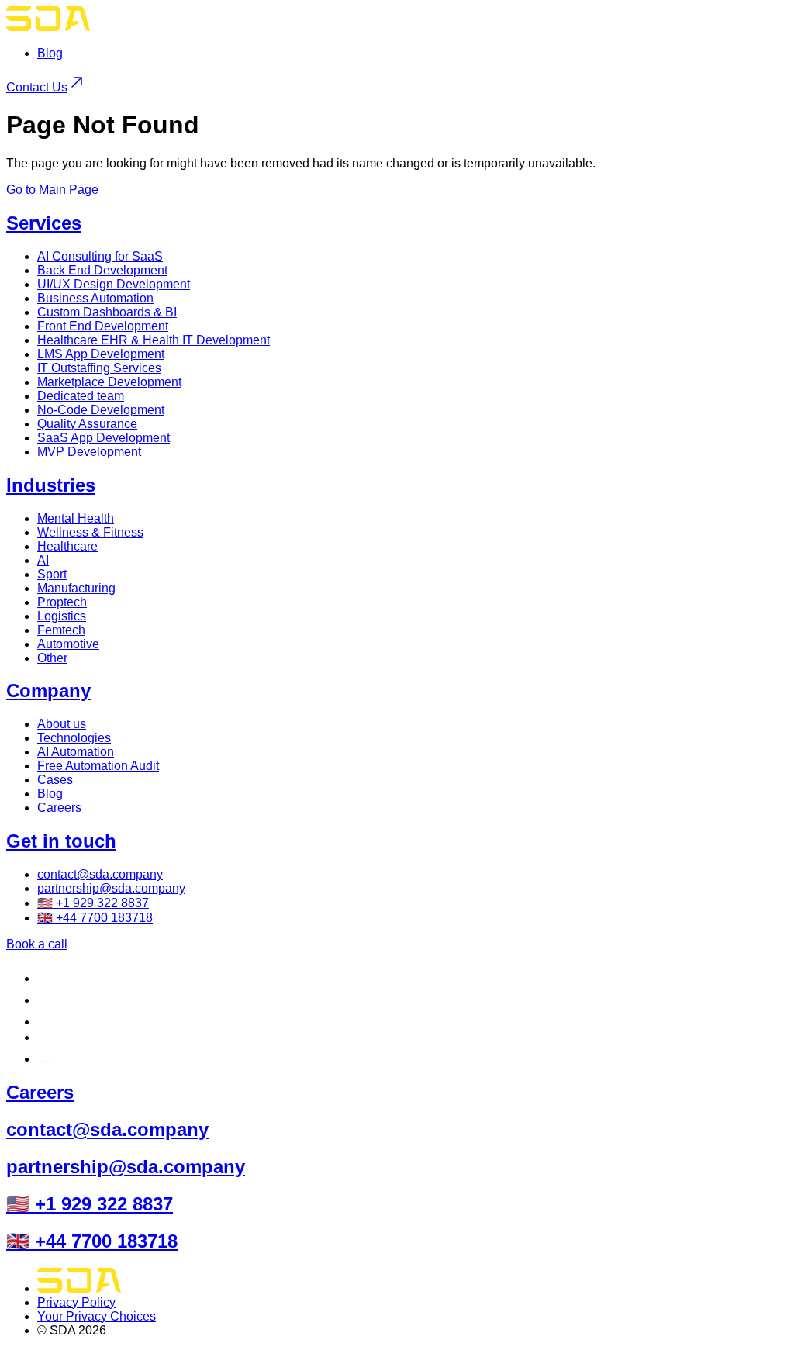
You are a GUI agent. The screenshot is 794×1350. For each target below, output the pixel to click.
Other (52, 658)
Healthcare (67, 546)
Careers (59, 807)
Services (43, 222)
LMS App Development (100, 354)
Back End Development (102, 270)
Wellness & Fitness (90, 532)
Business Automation (95, 298)
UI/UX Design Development (113, 284)
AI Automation (75, 751)
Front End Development (102, 326)
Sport (52, 574)
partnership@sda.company (111, 888)
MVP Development (89, 451)
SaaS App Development (103, 437)
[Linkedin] (46, 978)
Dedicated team (80, 395)
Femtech (61, 630)
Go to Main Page (52, 189)
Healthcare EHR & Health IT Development (153, 340)
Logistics (61, 616)
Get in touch (61, 840)
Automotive (68, 644)
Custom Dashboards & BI (107, 312)
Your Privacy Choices (96, 1316)
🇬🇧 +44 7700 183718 (95, 917)
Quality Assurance (87, 423)
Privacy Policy (76, 1302)
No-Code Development (100, 409)
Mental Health (75, 518)
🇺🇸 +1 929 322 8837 (93, 903)
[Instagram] (46, 1058)
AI (43, 560)
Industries (50, 485)
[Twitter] (43, 1037)
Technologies (74, 737)
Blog (50, 53)
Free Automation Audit (98, 765)
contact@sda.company (100, 874)
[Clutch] (46, 999)
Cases (55, 779)
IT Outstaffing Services (99, 368)
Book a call (36, 944)
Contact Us (36, 87)
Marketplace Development (109, 381)
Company (48, 690)
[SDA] (48, 26)
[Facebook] (46, 1021)
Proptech (62, 602)
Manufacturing (76, 588)
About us (61, 723)
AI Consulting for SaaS (100, 256)
